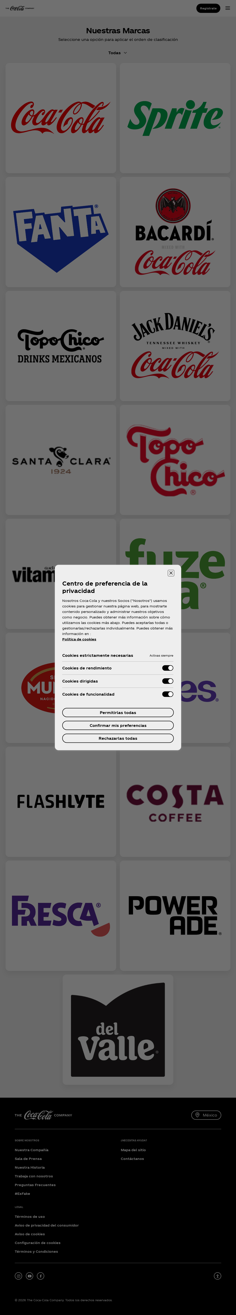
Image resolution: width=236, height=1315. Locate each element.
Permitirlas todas (118, 712)
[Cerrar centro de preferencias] (171, 573)
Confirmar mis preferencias (118, 725)
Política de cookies (79, 639)
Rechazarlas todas (118, 738)
